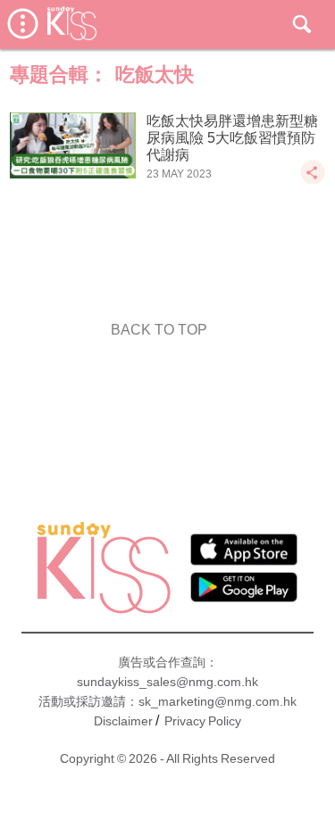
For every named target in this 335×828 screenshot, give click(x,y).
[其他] (312, 180)
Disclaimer (123, 721)
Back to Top (159, 329)
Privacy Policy (202, 721)
